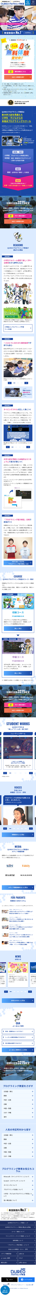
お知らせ (21, 1253)
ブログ (21, 1258)
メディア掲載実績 (6, 1253)
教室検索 (28, 4)
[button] (10, 383)
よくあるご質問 (5, 1258)
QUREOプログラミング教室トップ (18, 1223)
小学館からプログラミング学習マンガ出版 (14, 328)
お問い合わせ (23, 1262)
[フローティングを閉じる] (8, 1284)
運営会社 (5, 1285)
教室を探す (4, 1262)
